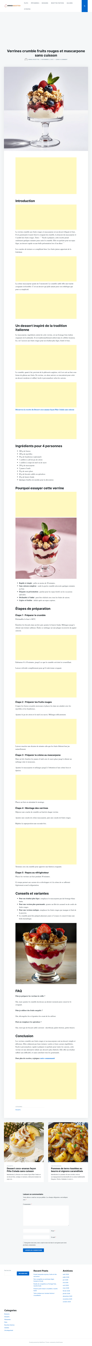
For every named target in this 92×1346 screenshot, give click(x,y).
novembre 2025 (67, 1299)
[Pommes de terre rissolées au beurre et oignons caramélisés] (68, 1142)
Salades (70, 3)
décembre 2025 (67, 1296)
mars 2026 (66, 1288)
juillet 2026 (66, 1277)
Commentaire (27, 1204)
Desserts (18, 1109)
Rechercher (7, 1270)
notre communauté (47, 1058)
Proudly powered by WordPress (37, 1342)
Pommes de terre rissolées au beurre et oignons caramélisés (67, 1169)
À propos (27, 9)
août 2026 (66, 1274)
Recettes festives (57, 3)
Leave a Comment (61, 59)
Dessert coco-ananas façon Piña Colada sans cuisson (21, 1169)
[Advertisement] (46, 30)
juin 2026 (65, 1280)
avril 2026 (66, 1285)
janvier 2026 (66, 1293)
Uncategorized (56, 1166)
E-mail (53, 1237)
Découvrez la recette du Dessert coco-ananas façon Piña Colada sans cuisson (44, 409)
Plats (26, 3)
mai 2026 (65, 1282)
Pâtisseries (35, 3)
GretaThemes (59, 1342)
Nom (53, 1231)
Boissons (45, 3)
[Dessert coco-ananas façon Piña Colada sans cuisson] (24, 1142)
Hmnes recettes (33, 59)
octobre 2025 (67, 1301)
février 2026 (66, 1291)
